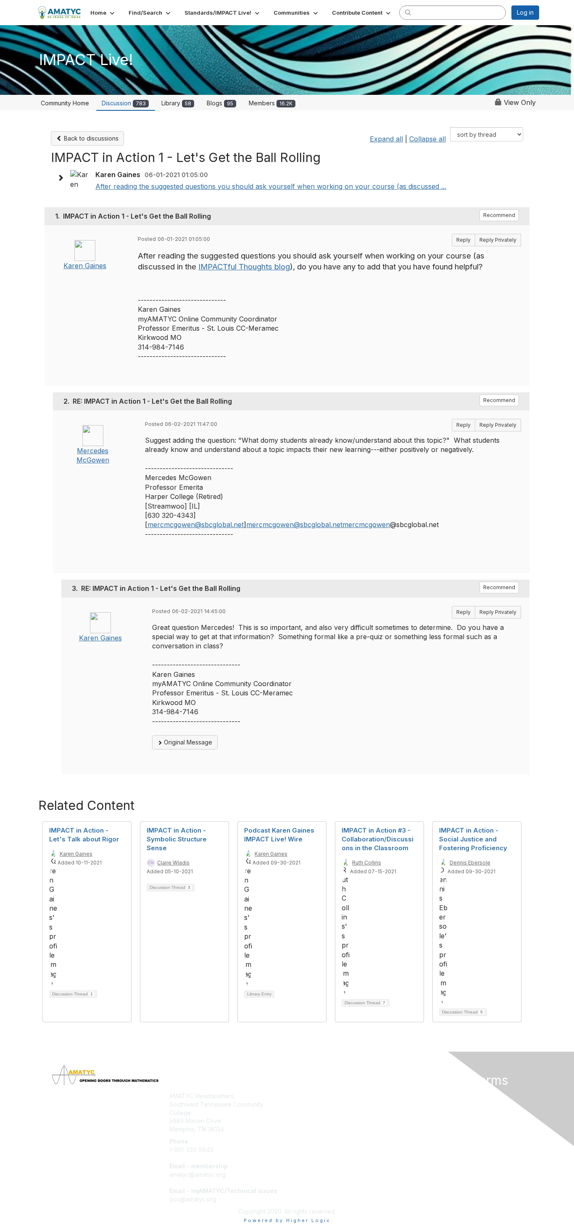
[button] (103, 12)
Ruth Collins (366, 862)
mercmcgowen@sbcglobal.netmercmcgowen (318, 524)
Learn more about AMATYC (328, 1112)
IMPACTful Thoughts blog (244, 267)
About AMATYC (433, 1095)
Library (176, 103)
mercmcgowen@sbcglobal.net (195, 524)
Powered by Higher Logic (287, 1220)
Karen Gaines (84, 265)
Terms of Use (430, 1104)
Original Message (187, 742)
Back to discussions (90, 138)
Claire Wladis (173, 862)
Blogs (220, 103)
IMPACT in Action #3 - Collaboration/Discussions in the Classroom (377, 839)
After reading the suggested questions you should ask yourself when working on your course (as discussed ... (270, 186)
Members (270, 103)
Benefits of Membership (323, 1104)
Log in (525, 12)
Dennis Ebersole (470, 862)
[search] (408, 12)
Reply (463, 240)
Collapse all (427, 139)
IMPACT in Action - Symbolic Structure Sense (177, 839)
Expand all (386, 139)
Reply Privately (497, 240)
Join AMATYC (309, 1095)
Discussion (124, 103)
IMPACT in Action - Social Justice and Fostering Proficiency (473, 839)
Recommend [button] (499, 215)
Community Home (65, 103)
